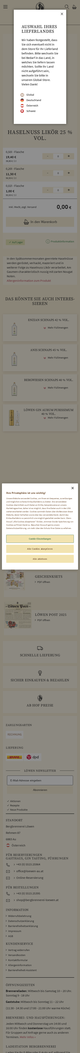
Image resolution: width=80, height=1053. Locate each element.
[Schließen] (72, 488)
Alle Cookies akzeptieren (40, 548)
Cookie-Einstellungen (40, 538)
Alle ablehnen (40, 558)
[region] (40, 526)
